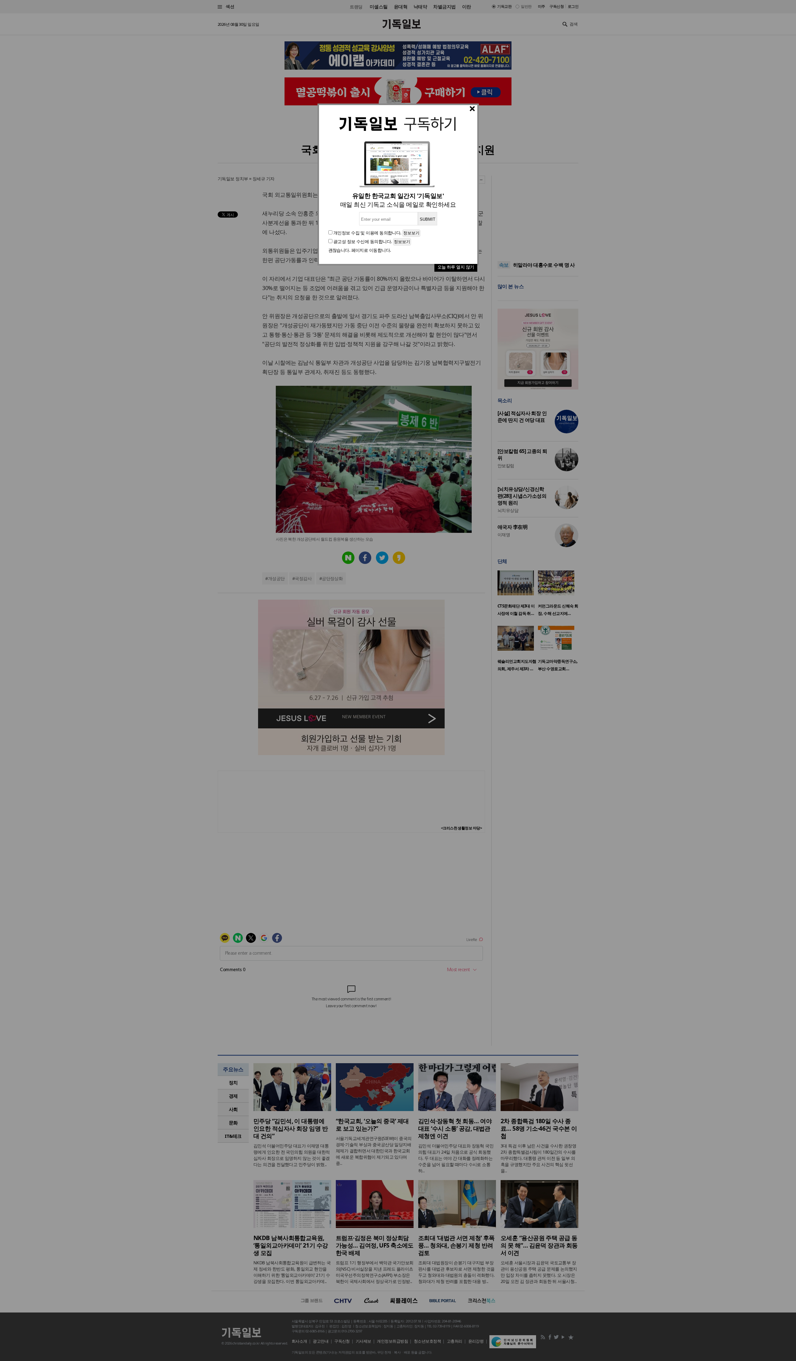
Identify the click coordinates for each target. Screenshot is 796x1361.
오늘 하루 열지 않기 (455, 267)
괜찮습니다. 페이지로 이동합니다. (359, 250)
